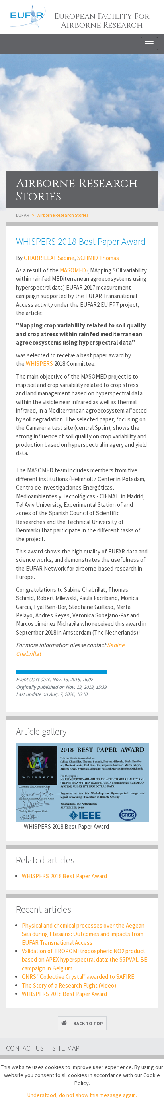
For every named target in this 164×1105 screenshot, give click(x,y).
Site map (66, 1048)
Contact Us (25, 1048)
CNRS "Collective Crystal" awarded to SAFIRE (78, 976)
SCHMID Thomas (98, 258)
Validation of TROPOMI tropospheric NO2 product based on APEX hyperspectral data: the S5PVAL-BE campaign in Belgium (84, 959)
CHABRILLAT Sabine (49, 258)
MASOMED (72, 270)
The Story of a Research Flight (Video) (69, 985)
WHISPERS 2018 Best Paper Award (64, 876)
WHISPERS (39, 363)
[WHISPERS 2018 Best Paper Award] (82, 782)
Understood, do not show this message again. (82, 1095)
